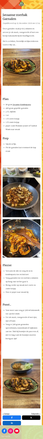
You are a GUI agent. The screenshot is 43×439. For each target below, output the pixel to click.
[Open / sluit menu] (40, 4)
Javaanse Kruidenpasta (21, 104)
